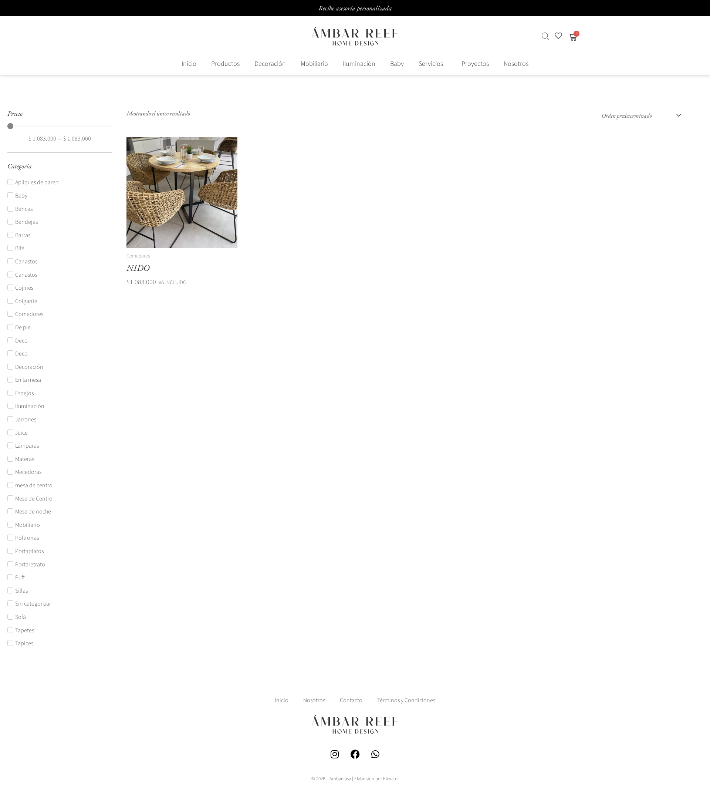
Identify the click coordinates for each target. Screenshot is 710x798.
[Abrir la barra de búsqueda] (545, 36)
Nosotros (516, 64)
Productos (225, 64)
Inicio (189, 64)
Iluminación (359, 64)
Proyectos (475, 64)
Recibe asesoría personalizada (355, 8)
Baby (397, 64)
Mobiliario (314, 64)
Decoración (270, 64)
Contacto (351, 700)
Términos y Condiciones (406, 700)
